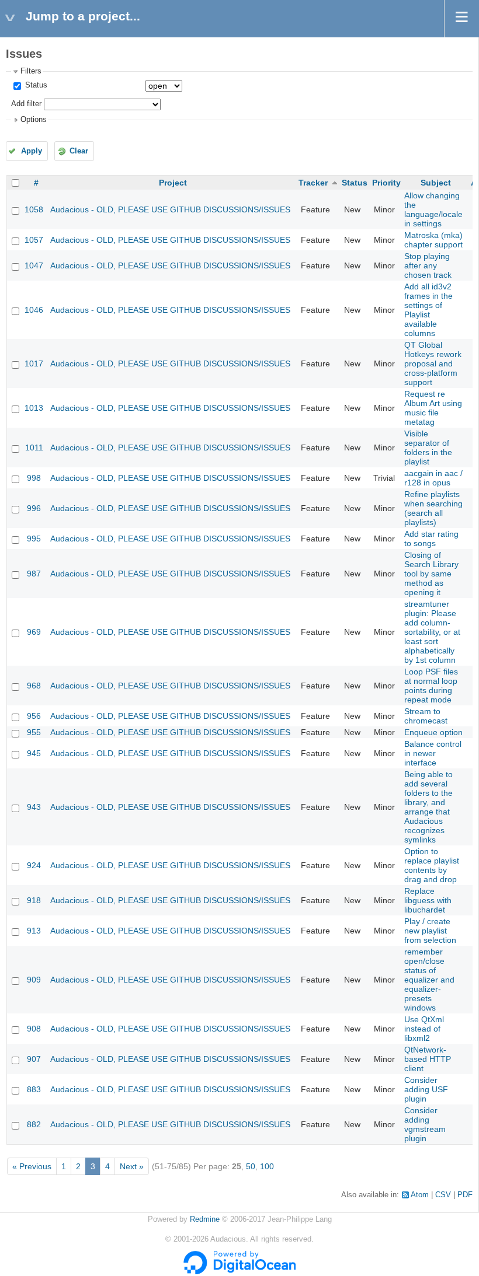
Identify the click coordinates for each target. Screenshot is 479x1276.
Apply (31, 151)
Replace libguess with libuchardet (428, 900)
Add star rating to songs (431, 538)
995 (34, 538)
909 (34, 979)
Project (173, 182)
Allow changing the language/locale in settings (433, 209)
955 (34, 732)
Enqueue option (433, 732)
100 (267, 1166)
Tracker (313, 182)
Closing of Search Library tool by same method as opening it (431, 573)
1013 (34, 407)
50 (250, 1166)
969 (34, 632)
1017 (34, 363)
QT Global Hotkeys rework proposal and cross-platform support (432, 363)
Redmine (205, 1219)
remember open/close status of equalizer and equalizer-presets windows (429, 979)
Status (35, 85)
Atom (420, 1195)
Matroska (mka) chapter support (433, 239)
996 (34, 508)
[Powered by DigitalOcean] (239, 1272)
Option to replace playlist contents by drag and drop (431, 865)
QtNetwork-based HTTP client (427, 1059)
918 (34, 900)
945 (34, 753)
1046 (34, 309)
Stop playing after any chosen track (428, 265)
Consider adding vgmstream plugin (425, 1124)
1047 (34, 265)
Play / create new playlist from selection (430, 931)
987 (34, 573)
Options (33, 120)
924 (34, 865)
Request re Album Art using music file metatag (433, 408)
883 (34, 1089)
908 (34, 1028)
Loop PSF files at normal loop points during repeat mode (431, 685)
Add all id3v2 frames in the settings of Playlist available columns (428, 310)
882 (34, 1124)
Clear (79, 151)
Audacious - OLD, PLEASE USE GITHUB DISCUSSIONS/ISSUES (170, 209)
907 (34, 1059)
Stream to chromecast (425, 716)
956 (34, 716)
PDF (465, 1195)
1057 (34, 239)
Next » (132, 1166)
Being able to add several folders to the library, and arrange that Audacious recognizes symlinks (428, 807)
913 (34, 930)
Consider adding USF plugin (426, 1089)
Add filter (26, 104)
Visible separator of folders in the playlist (428, 447)
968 (34, 685)
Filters (30, 71)
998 (34, 478)
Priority (386, 182)
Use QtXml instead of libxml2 (424, 1029)
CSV (443, 1195)
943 (34, 807)
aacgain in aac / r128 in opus (433, 478)
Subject (436, 182)
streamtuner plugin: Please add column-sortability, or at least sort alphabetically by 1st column (432, 632)
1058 (34, 209)
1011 (34, 447)
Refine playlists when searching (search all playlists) (433, 508)
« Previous (31, 1166)
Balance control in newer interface (432, 753)
